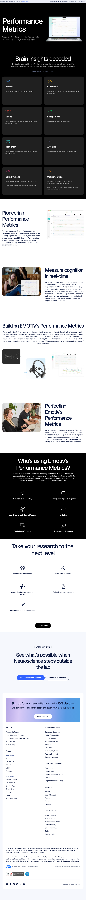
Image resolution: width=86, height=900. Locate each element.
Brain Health (10, 741)
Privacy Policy (50, 815)
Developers (49, 768)
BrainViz (9, 792)
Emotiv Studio (11, 780)
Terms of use (50, 818)
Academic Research (13, 732)
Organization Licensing (54, 781)
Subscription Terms (52, 822)
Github (47, 777)
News (47, 798)
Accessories (10, 771)
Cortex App (49, 771)
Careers (48, 804)
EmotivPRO (10, 783)
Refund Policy (50, 825)
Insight (8, 765)
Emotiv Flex (10, 762)
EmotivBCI (10, 789)
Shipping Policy (51, 828)
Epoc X (9, 758)
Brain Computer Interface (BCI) (17, 738)
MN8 (8, 768)
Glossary (48, 748)
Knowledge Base (51, 741)
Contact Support (51, 757)
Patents (48, 801)
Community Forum (52, 751)
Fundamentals (50, 738)
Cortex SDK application (54, 774)
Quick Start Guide (52, 735)
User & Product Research (15, 735)
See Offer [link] (21, 1)
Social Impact (50, 795)
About (47, 792)
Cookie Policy (50, 834)
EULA (47, 831)
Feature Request (51, 754)
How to (48, 744)
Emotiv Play (10, 744)
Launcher (9, 795)
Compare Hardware (52, 732)
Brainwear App (11, 798)
